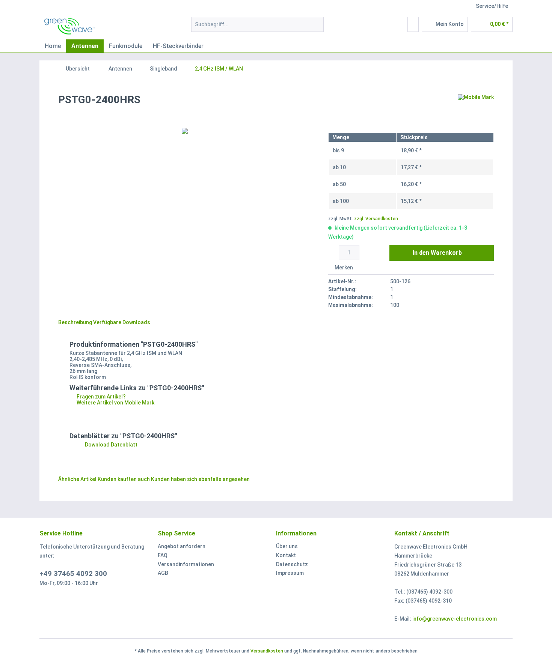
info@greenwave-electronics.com (454, 619)
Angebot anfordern (181, 546)
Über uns (287, 546)
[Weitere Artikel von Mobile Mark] (476, 107)
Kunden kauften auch (124, 479)
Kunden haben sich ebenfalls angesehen (200, 479)
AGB (163, 573)
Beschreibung (75, 322)
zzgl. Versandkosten (376, 218)
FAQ (162, 555)
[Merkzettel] (413, 24)
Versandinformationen (186, 564)
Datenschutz (292, 564)
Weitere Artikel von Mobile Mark (114, 403)
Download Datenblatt (110, 445)
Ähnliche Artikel (77, 479)
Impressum (290, 573)
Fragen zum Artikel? (100, 397)
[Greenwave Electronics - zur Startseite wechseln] (70, 26)
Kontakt (286, 555)
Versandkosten (266, 651)
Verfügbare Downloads (121, 322)
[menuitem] (257, 27)
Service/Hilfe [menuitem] (492, 6)
